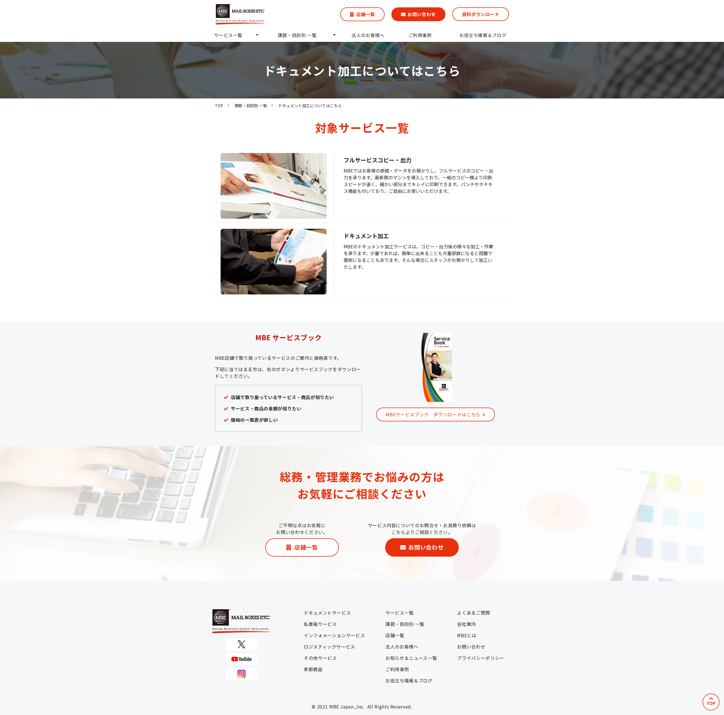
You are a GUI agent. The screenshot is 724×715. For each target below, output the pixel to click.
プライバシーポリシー (480, 657)
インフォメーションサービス (334, 635)
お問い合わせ (422, 14)
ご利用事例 (420, 35)
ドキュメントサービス (327, 612)
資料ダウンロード (480, 14)
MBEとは (466, 635)
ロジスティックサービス (329, 646)
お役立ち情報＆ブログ (482, 35)
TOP (219, 105)
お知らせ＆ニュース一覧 (411, 657)
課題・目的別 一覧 (297, 35)
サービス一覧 (228, 35)
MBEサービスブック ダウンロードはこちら (433, 414)
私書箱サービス (320, 624)
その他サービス (320, 657)
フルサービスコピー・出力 (377, 160)
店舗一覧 (365, 14)
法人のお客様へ (368, 35)
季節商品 (313, 669)
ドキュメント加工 (366, 236)
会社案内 (466, 624)
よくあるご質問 (473, 612)
